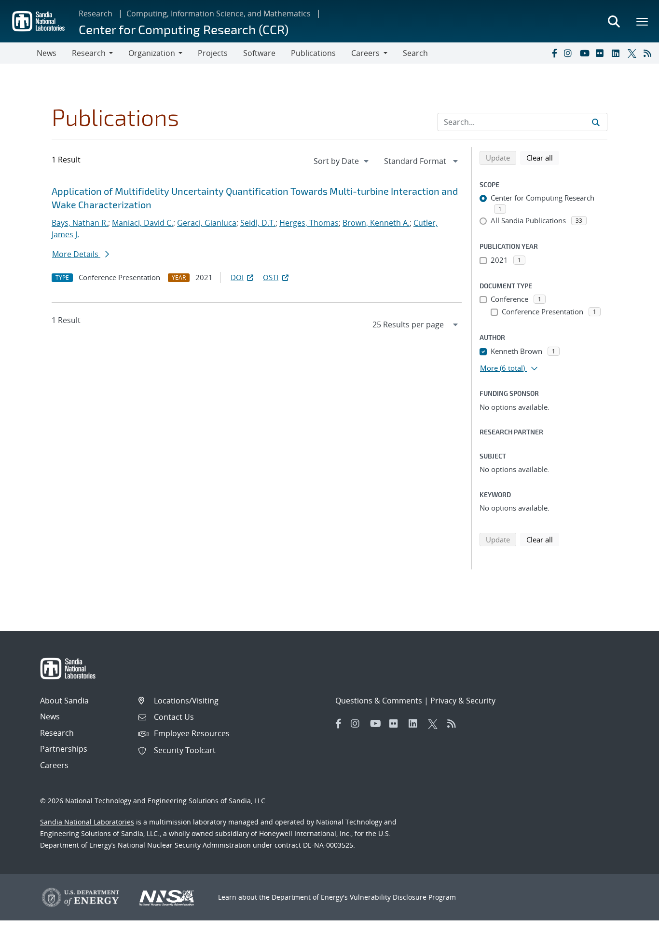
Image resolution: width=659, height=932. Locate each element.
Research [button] (89, 53)
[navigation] (342, 161)
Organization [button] (151, 53)
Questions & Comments (378, 700)
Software (259, 53)
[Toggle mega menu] (642, 21)
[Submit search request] (595, 122)
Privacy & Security (462, 700)
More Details (76, 254)
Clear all (542, 157)
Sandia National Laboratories (87, 821)
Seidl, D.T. (257, 222)
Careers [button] (365, 53)
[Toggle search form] (613, 21)
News (46, 53)
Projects (213, 53)
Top (630, 921)
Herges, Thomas (309, 222)
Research (95, 13)
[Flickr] (601, 53)
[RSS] (649, 53)
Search (415, 53)
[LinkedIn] (617, 53)
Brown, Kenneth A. (376, 222)
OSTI (270, 277)
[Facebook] (554, 53)
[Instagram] (570, 53)
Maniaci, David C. (142, 222)
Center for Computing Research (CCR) (183, 29)
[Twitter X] (633, 53)
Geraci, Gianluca (206, 222)
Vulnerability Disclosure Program (403, 897)
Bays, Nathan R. (80, 222)
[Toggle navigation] (18, 53)
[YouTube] (585, 53)
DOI (237, 277)
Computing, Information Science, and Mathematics (218, 13)
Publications (313, 53)
